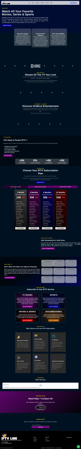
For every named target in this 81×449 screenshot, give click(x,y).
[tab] (15, 187)
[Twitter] (71, 439)
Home (29, 2)
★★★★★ (5, 8)
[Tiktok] (69, 439)
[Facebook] (66, 439)
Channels (37, 2)
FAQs (51, 2)
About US (47, 2)
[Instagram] (68, 439)
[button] (1, 385)
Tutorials (42, 2)
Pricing (33, 2)
